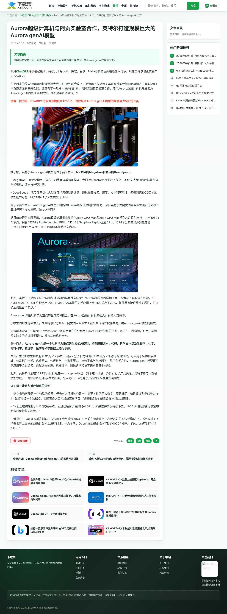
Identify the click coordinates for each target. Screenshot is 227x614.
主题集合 (80, 577)
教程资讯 (122, 572)
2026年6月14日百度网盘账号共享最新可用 (196, 55)
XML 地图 (122, 567)
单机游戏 (90, 5)
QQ (139, 440)
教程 (115, 5)
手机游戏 (104, 5)
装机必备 (80, 567)
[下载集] (26, 6)
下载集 (23, 15)
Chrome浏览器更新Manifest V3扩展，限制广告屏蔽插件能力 (196, 100)
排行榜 (134, 5)
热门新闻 (46, 15)
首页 (51, 5)
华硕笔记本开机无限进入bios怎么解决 (196, 108)
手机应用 (76, 5)
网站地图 (122, 562)
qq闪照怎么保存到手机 (189, 85)
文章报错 (22, 440)
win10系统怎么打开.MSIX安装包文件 (196, 70)
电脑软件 (62, 5)
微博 (130, 440)
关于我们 (164, 562)
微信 (148, 440)
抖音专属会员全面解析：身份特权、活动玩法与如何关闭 (196, 78)
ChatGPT (22, 71)
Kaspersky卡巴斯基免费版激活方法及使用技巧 (196, 92)
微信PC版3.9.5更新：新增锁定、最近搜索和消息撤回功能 (121, 458)
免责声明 (164, 572)
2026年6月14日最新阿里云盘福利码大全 (196, 63)
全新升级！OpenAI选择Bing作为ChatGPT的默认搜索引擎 (45, 458)
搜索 (193, 6)
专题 (124, 5)
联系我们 (164, 567)
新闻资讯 (34, 15)
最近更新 (80, 562)
